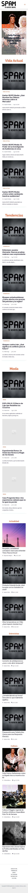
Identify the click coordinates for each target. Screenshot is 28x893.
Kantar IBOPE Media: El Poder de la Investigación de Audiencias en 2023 (13, 147)
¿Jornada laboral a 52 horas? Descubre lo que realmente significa (12, 698)
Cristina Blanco (15, 47)
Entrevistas (14, 876)
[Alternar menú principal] (24, 4)
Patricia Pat (6, 410)
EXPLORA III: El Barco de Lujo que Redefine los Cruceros (12, 405)
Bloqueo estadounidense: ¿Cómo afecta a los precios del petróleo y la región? (13, 299)
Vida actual (6, 91)
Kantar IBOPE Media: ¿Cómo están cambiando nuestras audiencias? (12, 194)
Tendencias (6, 246)
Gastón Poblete (7, 104)
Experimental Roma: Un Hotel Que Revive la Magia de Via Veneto (13, 453)
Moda (4, 399)
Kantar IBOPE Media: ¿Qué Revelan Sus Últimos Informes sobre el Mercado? (13, 98)
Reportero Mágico (8, 555)
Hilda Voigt (6, 257)
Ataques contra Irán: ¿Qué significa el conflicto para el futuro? (13, 347)
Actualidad (14, 874)
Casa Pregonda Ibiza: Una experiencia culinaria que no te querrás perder (14, 500)
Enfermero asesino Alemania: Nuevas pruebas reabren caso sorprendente (13, 252)
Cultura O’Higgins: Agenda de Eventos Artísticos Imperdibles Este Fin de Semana (13, 812)
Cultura (14, 31)
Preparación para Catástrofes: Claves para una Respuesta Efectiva (13, 734)
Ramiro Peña (7, 592)
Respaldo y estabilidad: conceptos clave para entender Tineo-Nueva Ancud (13, 551)
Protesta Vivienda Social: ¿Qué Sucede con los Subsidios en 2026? (13, 587)
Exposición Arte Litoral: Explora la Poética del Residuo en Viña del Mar (13, 849)
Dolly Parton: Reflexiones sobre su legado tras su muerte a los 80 (13, 775)
